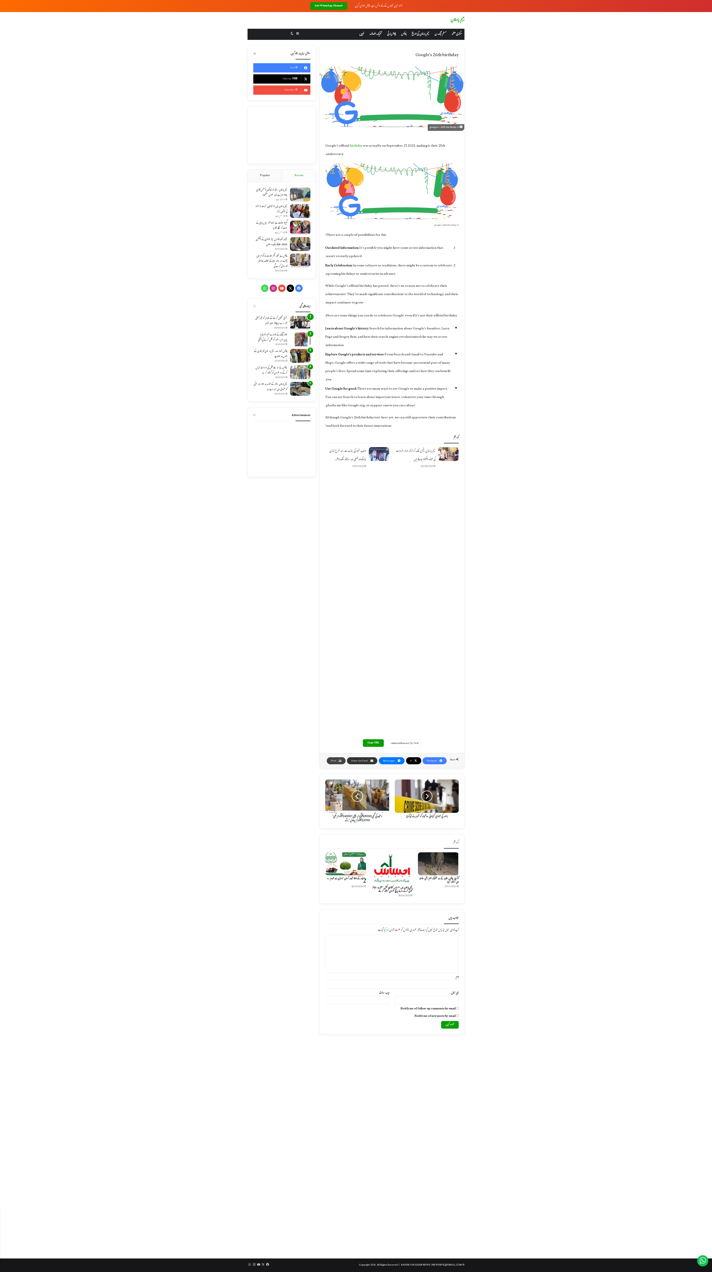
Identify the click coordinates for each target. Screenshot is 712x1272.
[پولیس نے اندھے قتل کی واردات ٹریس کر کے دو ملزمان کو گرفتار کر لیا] (300, 372)
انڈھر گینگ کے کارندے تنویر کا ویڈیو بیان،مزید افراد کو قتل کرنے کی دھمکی (272, 337)
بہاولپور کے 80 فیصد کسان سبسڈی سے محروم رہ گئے (346, 880)
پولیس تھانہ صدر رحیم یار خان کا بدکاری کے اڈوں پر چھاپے (270, 354)
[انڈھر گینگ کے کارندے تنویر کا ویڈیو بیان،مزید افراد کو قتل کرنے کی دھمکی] (300, 339)
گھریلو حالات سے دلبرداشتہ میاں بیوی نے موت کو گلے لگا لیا (271, 226)
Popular (265, 175)
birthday (356, 146)
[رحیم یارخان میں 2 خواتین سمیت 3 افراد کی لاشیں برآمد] (300, 211)
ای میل (455, 993)
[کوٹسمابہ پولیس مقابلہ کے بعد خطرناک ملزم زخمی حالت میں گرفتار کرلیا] (438, 863)
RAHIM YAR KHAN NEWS (415, 1265)
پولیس (403, 34)
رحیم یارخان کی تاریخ (420, 34)
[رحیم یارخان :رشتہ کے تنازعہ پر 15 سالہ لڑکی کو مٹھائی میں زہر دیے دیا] (300, 389)
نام (457, 977)
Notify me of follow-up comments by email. (428, 1009)
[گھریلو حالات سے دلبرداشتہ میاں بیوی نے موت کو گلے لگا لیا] (300, 227)
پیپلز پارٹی (391, 34)
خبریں (361, 34)
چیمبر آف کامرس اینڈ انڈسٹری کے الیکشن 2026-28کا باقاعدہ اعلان (271, 242)
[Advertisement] (392, 490)
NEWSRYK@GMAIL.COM (447, 1265)
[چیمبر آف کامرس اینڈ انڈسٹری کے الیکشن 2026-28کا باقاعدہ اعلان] (300, 244)
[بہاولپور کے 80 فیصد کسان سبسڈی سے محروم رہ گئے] (345, 863)
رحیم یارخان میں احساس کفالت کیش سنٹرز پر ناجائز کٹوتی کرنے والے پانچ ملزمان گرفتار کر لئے (392, 889)
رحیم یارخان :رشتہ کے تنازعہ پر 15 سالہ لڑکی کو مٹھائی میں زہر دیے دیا (270, 387)
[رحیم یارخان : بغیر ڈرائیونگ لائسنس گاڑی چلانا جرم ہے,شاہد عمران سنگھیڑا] (300, 194)
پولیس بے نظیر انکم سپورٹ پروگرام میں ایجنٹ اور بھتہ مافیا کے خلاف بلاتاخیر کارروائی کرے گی (271, 261)
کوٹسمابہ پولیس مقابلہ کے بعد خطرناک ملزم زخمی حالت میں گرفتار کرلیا (439, 880)
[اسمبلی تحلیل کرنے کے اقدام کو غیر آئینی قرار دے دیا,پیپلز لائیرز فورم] (300, 323)
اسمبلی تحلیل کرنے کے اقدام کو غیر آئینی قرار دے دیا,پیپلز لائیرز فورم (271, 321)
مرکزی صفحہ (456, 34)
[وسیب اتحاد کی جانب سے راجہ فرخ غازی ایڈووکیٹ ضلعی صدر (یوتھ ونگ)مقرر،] (379, 454)
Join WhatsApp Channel (329, 5)
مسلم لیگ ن (440, 34)
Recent (299, 175)
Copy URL (373, 742)
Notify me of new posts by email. (435, 1016)
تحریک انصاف (376, 34)
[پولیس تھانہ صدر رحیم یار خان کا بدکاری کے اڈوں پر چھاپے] (300, 356)
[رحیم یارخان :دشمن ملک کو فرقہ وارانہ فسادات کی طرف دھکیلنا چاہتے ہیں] (448, 454)
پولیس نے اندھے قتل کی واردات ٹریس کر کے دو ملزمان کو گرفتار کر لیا (271, 370)
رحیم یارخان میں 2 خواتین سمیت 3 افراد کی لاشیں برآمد (271, 209)
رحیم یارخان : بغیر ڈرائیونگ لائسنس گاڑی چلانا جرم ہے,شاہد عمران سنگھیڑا (271, 193)
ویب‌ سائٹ (384, 993)
